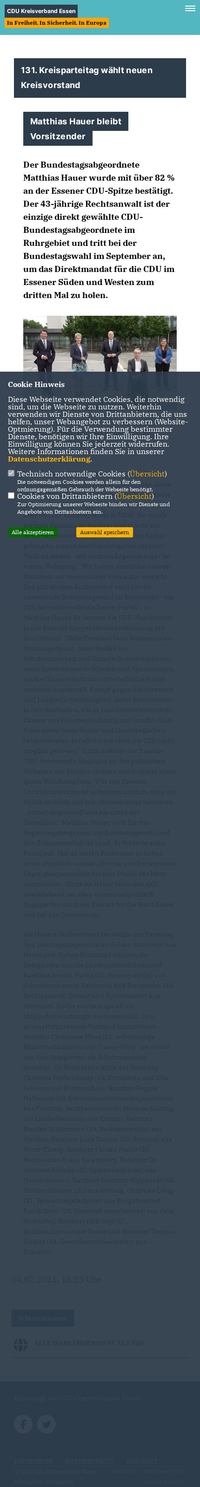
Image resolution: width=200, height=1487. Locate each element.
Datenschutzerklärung (49, 458)
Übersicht (147, 473)
